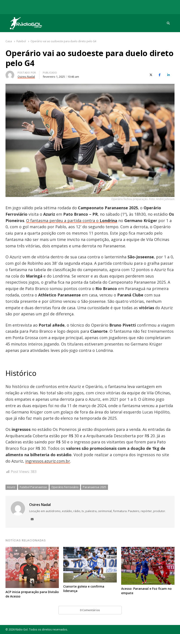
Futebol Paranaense (33, 487)
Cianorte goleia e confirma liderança (83, 588)
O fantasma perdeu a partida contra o (71, 220)
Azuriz (11, 487)
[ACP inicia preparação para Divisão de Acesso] (32, 549)
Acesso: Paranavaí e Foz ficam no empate (146, 590)
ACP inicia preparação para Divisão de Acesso (32, 594)
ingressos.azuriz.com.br (47, 461)
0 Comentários (90, 610)
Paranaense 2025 (94, 487)
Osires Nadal (40, 504)
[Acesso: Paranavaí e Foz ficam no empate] (148, 549)
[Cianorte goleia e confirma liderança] (90, 549)
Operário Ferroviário (65, 487)
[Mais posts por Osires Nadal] (9, 73)
